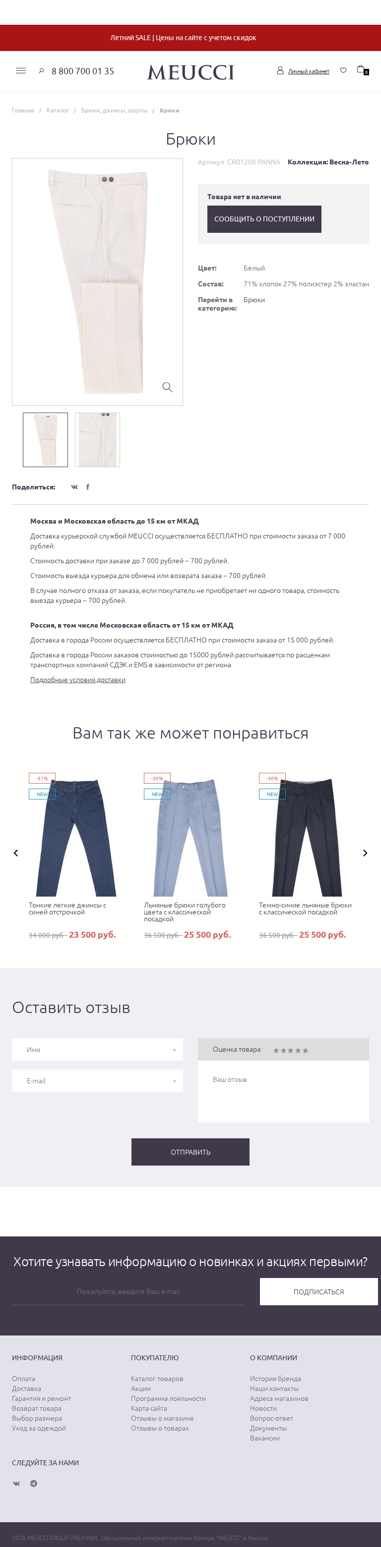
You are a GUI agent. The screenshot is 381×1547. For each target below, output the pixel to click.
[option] (97, 282)
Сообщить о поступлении (264, 219)
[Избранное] (343, 70)
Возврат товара (37, 1408)
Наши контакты (274, 1388)
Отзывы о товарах (160, 1428)
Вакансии (265, 1438)
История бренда (275, 1379)
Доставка (26, 1388)
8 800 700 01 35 (83, 71)
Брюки (254, 300)
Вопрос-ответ (271, 1418)
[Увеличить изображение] (167, 386)
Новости (263, 1408)
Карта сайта (149, 1408)
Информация (37, 1358)
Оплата (23, 1379)
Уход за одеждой (39, 1428)
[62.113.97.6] (190, 71)
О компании (273, 1358)
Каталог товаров (157, 1379)
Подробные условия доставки (78, 680)
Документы (268, 1428)
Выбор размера (37, 1418)
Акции (141, 1388)
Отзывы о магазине (162, 1418)
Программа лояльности (168, 1398)
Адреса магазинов (279, 1398)
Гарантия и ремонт (41, 1398)
